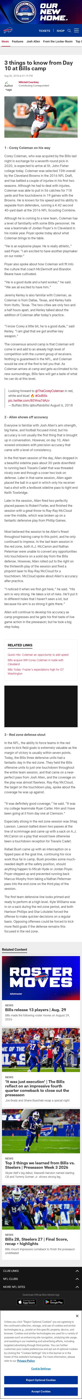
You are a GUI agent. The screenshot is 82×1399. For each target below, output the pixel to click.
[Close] (77, 1315)
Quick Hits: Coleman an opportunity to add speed (38, 654)
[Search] (69, 30)
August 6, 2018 (61, 405)
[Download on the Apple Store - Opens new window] (27, 1302)
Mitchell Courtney (29, 82)
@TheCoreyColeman (49, 391)
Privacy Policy (26, 1360)
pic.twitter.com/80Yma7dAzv (29, 400)
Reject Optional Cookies (41, 1380)
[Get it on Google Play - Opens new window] (54, 1304)
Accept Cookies (41, 1391)
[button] (41, 706)
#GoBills (41, 395)
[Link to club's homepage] (8, 29)
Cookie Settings (41, 1368)
